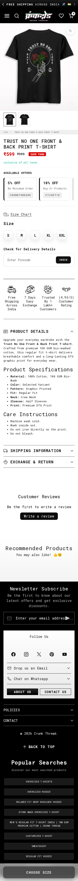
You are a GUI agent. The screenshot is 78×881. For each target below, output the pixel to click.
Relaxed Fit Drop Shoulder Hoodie (39, 801)
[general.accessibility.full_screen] (70, 31)
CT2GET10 (52, 195)
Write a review (39, 516)
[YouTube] (64, 654)
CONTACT (10, 720)
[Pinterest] (52, 654)
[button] (7, 16)
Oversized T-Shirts (39, 781)
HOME (5, 132)
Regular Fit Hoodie (39, 856)
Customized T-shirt (39, 835)
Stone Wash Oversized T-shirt (39, 812)
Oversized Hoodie (39, 791)
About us (22, 692)
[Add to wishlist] (71, 104)
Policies (11, 710)
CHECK (63, 259)
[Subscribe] (67, 618)
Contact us (56, 692)
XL (49, 235)
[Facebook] (13, 654)
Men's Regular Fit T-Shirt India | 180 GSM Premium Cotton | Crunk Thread (39, 824)
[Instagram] (26, 654)
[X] (39, 654)
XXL (62, 235)
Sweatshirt (39, 846)
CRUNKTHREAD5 (20, 195)
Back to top (42, 746)
